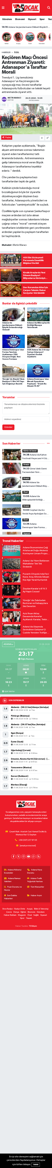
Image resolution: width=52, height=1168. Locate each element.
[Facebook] (13, 856)
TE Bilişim (33, 926)
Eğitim (23, 912)
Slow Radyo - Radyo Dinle (13, 909)
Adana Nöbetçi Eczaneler (12, 871)
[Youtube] (28, 856)
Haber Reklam (10, 915)
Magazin (22, 915)
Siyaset (32, 19)
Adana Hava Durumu (34, 871)
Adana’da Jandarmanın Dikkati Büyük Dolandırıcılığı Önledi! (26, 30)
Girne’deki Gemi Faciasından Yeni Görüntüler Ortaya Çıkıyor (35, 470)
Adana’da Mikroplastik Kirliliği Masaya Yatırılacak (26, 27)
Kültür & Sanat (30, 451)
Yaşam (29, 918)
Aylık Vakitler (9, 691)
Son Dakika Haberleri (10, 897)
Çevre (9, 912)
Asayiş (26, 464)
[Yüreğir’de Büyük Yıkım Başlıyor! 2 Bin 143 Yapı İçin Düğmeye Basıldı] (13, 370)
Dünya (16, 912)
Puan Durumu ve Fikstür (13, 888)
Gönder (8, 427)
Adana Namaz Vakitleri (12, 879)
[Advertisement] (26, 1049)
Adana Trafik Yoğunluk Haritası (35, 879)
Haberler (6, 52)
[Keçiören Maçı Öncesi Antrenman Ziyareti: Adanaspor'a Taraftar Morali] (26, 119)
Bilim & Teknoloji (41, 909)
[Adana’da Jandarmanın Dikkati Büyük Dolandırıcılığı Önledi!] (13, 314)
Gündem (7, 19)
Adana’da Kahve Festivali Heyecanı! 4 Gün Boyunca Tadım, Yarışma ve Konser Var (35, 457)
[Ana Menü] (3, 8)
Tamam (35, 1164)
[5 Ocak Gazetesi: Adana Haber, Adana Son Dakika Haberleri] (25, 8)
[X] (18, 856)
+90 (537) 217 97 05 (28, 840)
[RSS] (38, 856)
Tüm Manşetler (37, 887)
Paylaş (8, 137)
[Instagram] (23, 856)
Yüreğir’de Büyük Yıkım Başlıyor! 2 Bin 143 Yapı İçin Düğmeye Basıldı (13, 381)
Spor (42, 19)
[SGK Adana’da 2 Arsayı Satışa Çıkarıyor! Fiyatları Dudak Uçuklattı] (38, 341)
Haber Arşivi (36, 895)
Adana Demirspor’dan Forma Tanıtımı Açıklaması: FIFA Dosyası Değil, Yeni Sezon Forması (13, 354)
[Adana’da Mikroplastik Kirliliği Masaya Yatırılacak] (38, 314)
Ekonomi (20, 19)
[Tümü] (48, 443)
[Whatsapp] (33, 856)
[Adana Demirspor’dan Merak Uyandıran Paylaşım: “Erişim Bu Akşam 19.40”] (38, 370)
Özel (16, 52)
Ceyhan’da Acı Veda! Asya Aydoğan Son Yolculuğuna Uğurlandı (35, 512)
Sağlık (36, 915)
